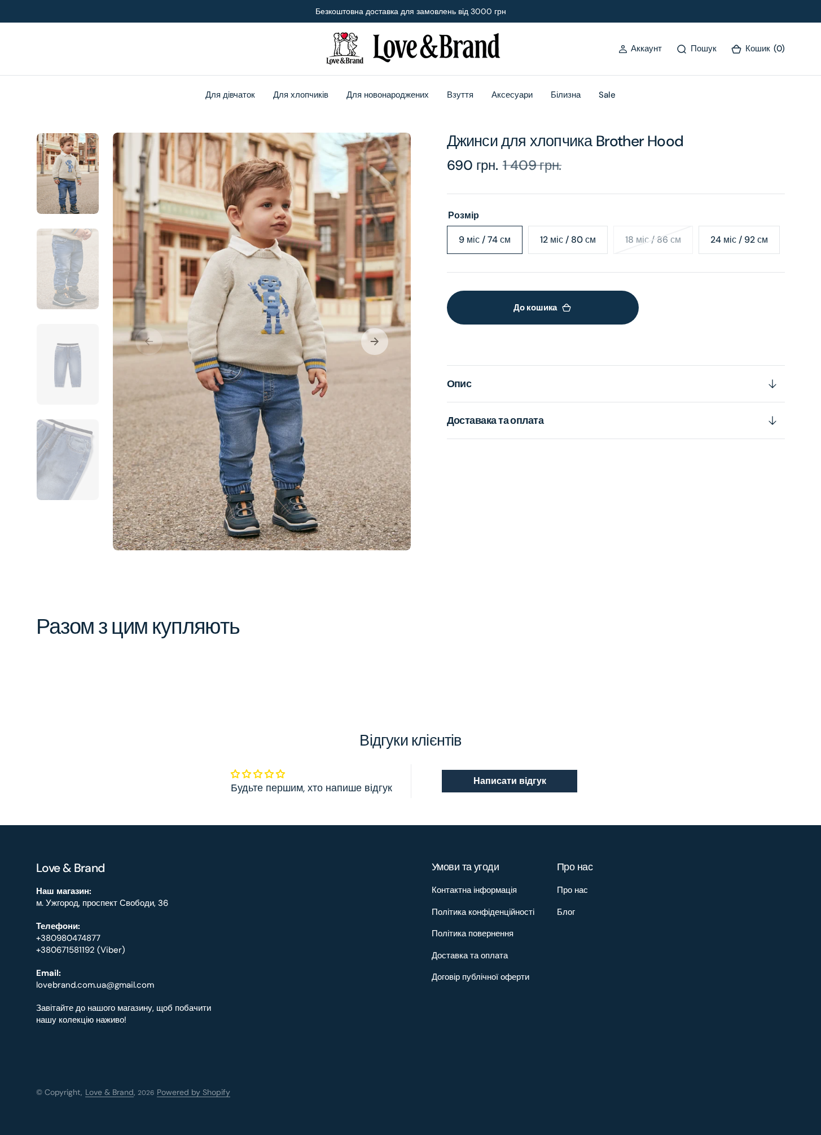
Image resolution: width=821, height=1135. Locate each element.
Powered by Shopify (193, 1092)
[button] (640, 49)
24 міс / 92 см (745, 244)
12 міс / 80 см (574, 244)
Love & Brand (109, 1092)
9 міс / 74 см (491, 244)
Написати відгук (509, 781)
